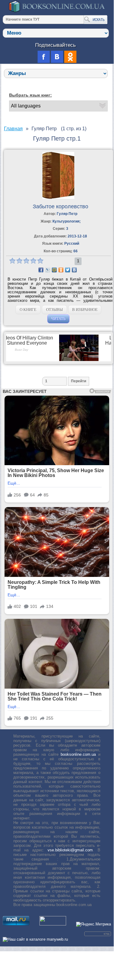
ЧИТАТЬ (58, 318)
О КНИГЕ (28, 309)
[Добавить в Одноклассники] (61, 269)
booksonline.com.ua (78, 754)
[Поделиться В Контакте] (74, 269)
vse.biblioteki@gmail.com (70, 850)
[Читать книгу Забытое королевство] (58, 197)
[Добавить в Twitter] (67, 269)
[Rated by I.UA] (52, 924)
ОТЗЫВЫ (54, 309)
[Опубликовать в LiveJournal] (47, 269)
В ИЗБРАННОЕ (85, 309)
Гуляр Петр (67, 214)
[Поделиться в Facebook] (41, 269)
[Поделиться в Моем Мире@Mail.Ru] (54, 269)
